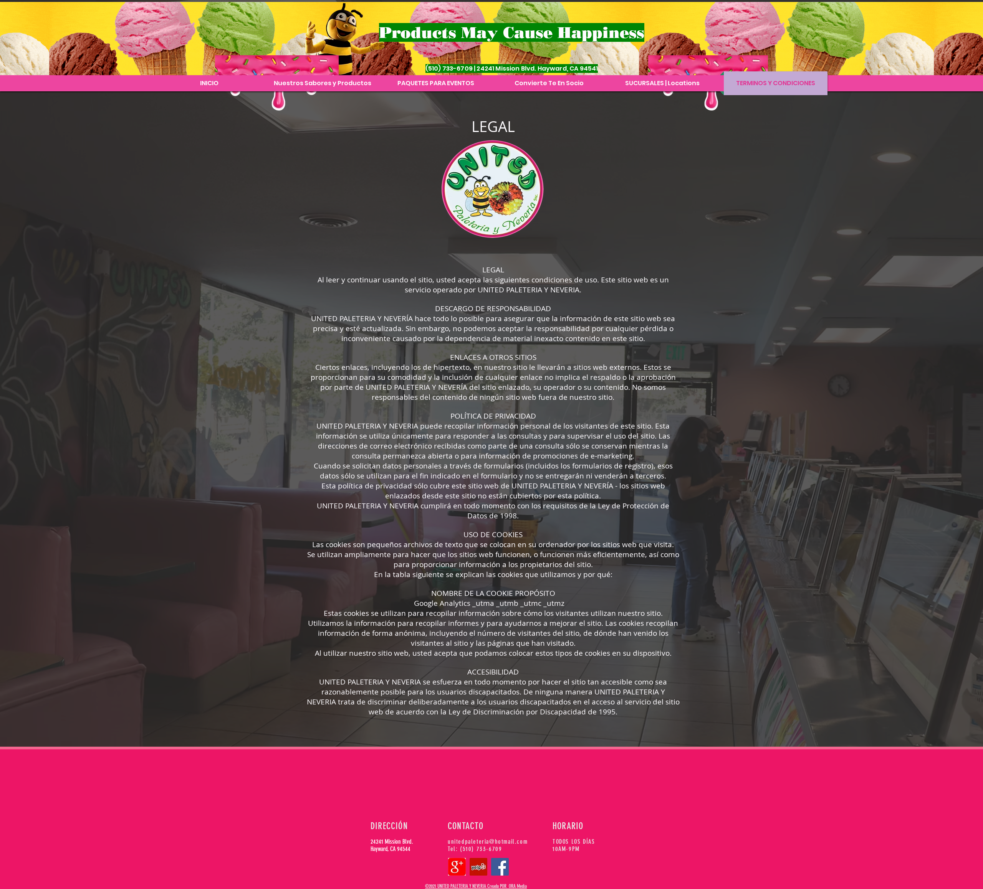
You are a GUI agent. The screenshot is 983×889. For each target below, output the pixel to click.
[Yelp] (478, 867)
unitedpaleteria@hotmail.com (488, 841)
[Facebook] (500, 867)
